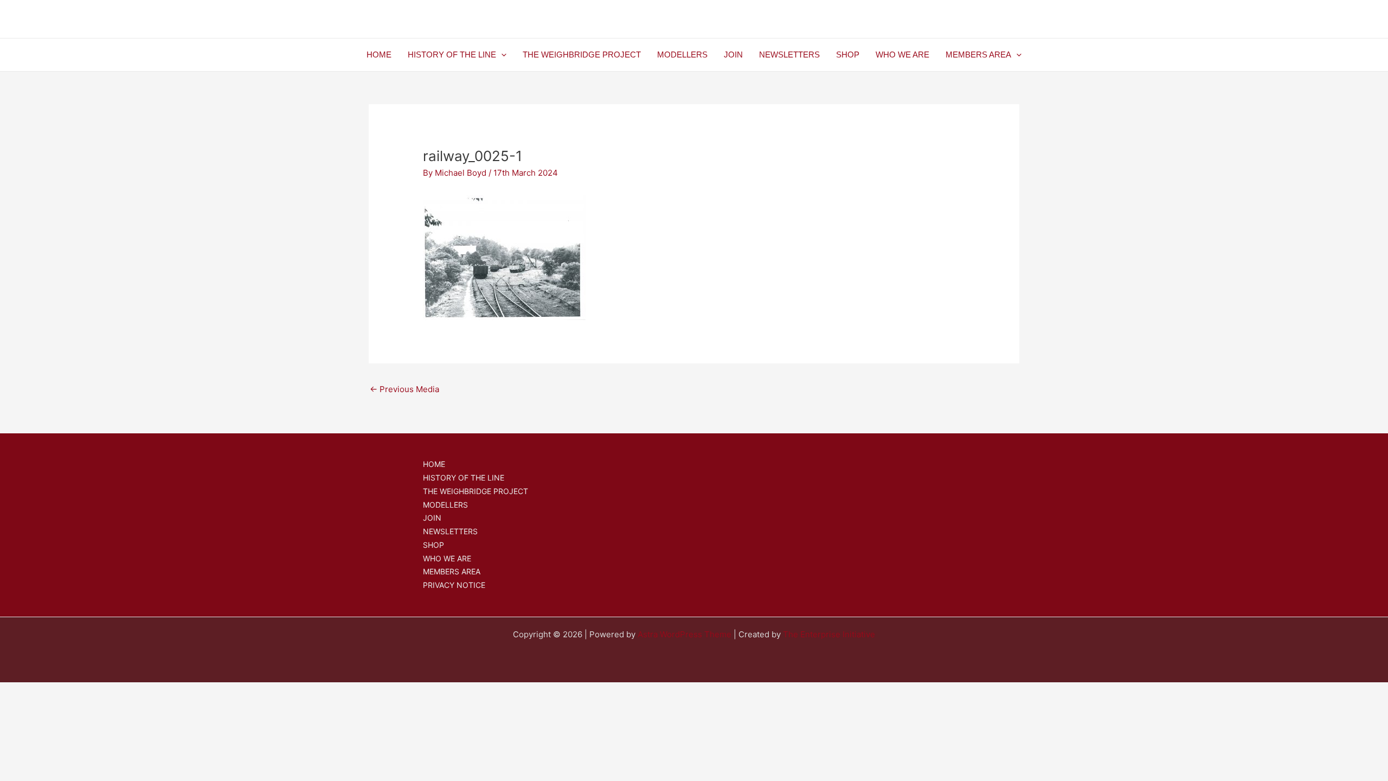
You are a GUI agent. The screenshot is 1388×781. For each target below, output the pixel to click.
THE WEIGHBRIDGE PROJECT (582, 54)
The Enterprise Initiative (829, 634)
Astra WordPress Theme (684, 634)
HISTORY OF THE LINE (452, 54)
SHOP (847, 54)
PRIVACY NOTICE (454, 585)
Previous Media (404, 389)
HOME (379, 54)
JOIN (733, 54)
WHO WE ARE (902, 54)
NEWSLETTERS (789, 54)
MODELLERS (682, 54)
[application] (501, 55)
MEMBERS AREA (978, 54)
